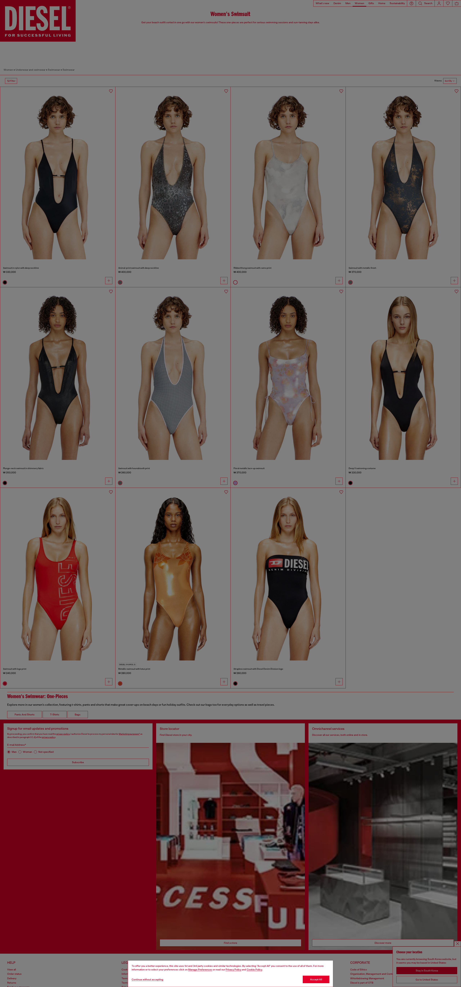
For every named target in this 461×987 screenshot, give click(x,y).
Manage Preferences (200, 969)
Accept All (316, 979)
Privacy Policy (233, 969)
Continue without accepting (147, 979)
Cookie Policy (254, 969)
